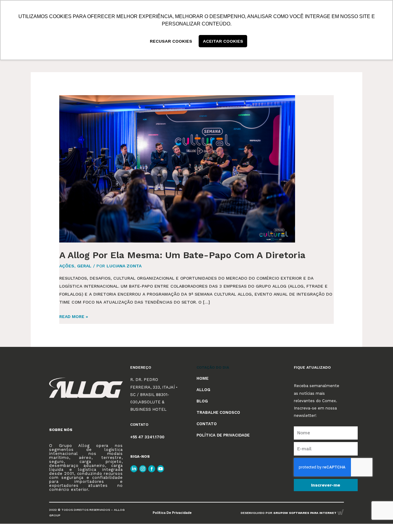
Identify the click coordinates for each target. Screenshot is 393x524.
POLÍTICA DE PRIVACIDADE (223, 435)
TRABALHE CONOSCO (218, 412)
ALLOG (203, 389)
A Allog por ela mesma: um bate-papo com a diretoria (182, 255)
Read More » (73, 315)
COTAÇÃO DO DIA (212, 367)
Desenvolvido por (289, 512)
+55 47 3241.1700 (147, 437)
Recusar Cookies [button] (171, 41)
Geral (84, 265)
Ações (66, 265)
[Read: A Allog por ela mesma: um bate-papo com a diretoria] (177, 168)
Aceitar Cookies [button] (223, 41)
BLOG (202, 401)
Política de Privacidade (172, 513)
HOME (202, 378)
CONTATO (206, 423)
